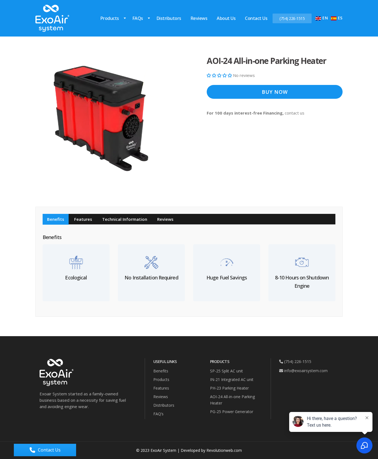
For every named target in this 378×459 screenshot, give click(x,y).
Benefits (160, 371)
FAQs (138, 18)
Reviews (199, 18)
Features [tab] (83, 219)
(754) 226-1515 (292, 18)
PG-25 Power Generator (231, 411)
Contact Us (256, 18)
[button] (220, 75)
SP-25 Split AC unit (226, 371)
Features (161, 388)
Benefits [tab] (55, 219)
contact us (294, 113)
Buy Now (275, 92)
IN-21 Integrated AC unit (231, 379)
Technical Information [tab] (124, 219)
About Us (226, 18)
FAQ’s (158, 413)
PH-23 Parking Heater (229, 388)
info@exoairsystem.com (305, 370)
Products (109, 18)
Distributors (169, 18)
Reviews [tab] (165, 219)
